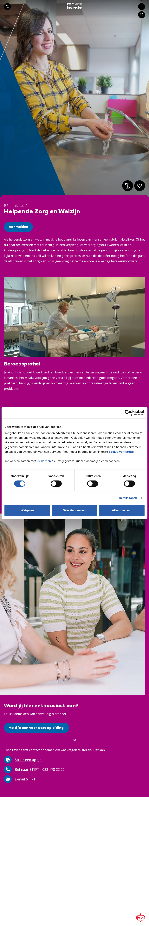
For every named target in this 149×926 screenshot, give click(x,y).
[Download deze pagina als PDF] (127, 185)
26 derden (44, 461)
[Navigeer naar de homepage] (74, 6)
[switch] (56, 483)
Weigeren (27, 510)
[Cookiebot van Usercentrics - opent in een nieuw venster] (128, 413)
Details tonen (128, 498)
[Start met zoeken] (7, 6)
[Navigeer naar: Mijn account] (141, 14)
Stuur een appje (28, 759)
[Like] (139, 185)
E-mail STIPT (25, 779)
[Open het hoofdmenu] (141, 6)
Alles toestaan (121, 510)
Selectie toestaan (74, 510)
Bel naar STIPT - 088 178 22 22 (40, 769)
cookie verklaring (121, 451)
